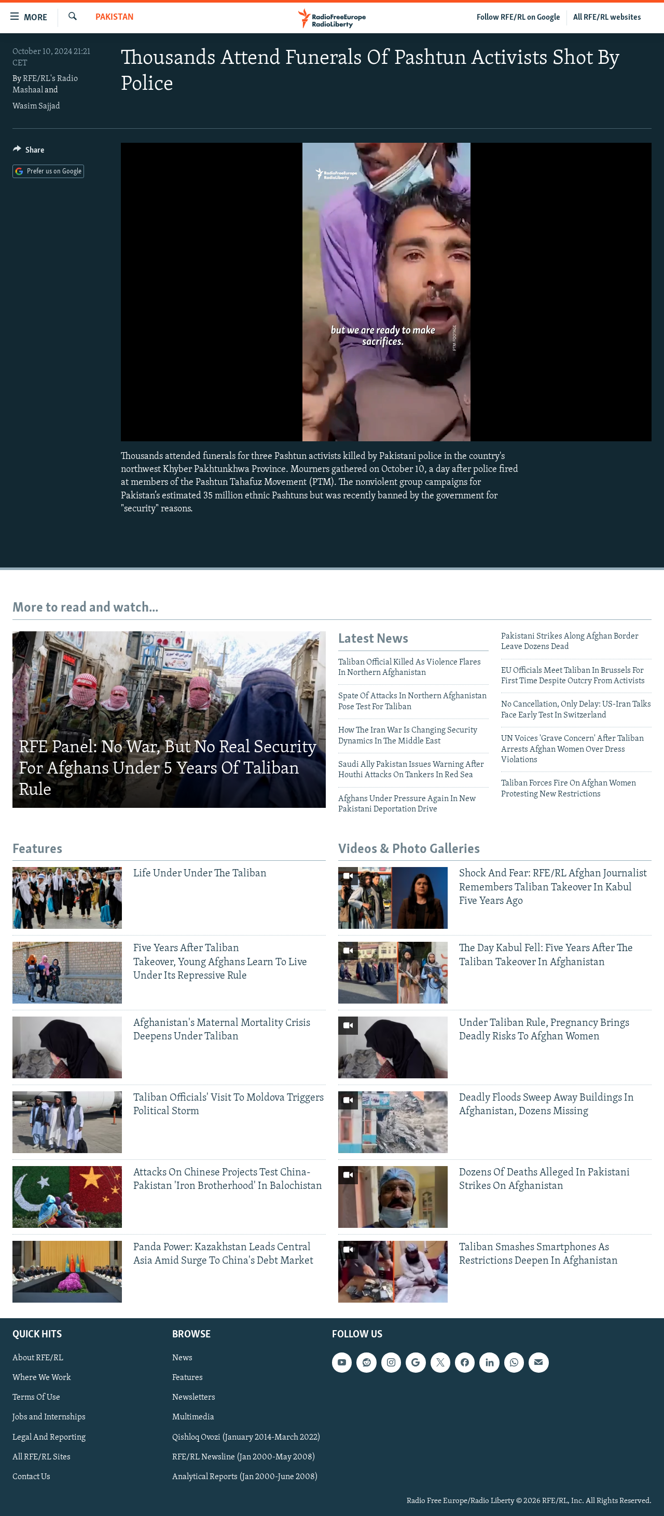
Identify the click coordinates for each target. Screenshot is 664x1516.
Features (187, 1378)
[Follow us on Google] (415, 1362)
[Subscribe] (538, 1362)
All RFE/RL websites (607, 17)
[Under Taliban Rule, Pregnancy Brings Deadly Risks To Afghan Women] (393, 1047)
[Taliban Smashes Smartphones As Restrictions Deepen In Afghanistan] (393, 1272)
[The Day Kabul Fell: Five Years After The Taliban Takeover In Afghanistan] (393, 973)
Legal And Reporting (49, 1437)
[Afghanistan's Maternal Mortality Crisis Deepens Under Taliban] (67, 1047)
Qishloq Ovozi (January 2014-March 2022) (246, 1437)
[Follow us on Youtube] (342, 1362)
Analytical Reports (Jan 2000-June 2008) (245, 1477)
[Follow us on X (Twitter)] (440, 1362)
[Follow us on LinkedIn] (489, 1362)
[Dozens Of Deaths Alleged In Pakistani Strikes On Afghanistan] (393, 1197)
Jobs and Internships (49, 1417)
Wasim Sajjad (36, 106)
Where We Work (41, 1378)
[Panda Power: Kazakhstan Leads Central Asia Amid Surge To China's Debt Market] (67, 1272)
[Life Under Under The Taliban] (67, 898)
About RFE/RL (37, 1358)
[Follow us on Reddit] (366, 1362)
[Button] (28, 153)
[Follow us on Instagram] (391, 1362)
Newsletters (193, 1397)
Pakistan (114, 17)
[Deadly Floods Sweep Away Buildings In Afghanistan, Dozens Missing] (393, 1122)
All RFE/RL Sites (41, 1457)
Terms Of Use (36, 1397)
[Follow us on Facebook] (465, 1362)
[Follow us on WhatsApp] (514, 1362)
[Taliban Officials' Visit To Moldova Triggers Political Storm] (67, 1122)
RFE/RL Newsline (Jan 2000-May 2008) (243, 1457)
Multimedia (193, 1417)
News (182, 1358)
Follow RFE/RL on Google (518, 17)
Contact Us (31, 1477)
